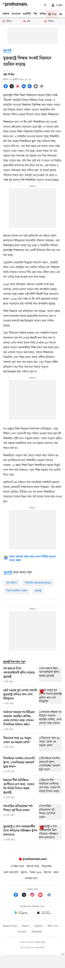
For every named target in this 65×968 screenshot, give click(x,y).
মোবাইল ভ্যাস (31, 878)
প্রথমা (56, 872)
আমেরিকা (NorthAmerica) (38, 583)
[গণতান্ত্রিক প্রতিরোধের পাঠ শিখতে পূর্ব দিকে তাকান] (50, 812)
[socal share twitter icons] (12, 88)
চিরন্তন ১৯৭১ (35, 872)
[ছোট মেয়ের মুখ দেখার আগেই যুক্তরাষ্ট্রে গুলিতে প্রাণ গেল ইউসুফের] (50, 697)
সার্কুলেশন (38, 926)
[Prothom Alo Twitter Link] (25, 895)
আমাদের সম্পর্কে (10, 926)
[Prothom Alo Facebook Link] (17, 895)
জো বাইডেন (11, 583)
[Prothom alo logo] (32, 860)
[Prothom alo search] (45, 5)
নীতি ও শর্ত (52, 926)
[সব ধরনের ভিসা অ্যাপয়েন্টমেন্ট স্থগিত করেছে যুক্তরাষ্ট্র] (50, 675)
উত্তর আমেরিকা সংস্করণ (16, 591)
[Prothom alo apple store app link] (43, 913)
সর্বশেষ (6, 13)
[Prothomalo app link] (21, 913)
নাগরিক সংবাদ (17, 866)
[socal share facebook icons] (6, 88)
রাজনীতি (27, 13)
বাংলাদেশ (16, 13)
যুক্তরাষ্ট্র (7, 50)
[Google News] (49, 895)
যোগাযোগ (22, 932)
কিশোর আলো (33, 866)
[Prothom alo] (16, 5)
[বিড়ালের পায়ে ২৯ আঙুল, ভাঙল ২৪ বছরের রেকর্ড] (50, 744)
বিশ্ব (35, 13)
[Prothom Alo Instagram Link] (34, 895)
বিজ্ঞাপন (25, 926)
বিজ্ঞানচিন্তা (47, 866)
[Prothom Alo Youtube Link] (42, 895)
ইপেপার (47, 872)
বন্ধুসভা (24, 872)
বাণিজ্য (43, 13)
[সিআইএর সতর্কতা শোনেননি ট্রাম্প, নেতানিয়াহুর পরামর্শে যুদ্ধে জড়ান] (50, 765)
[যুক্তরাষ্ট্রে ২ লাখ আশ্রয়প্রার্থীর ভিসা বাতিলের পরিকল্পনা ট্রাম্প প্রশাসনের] (50, 833)
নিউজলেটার (37, 932)
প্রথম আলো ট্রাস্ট (11, 872)
